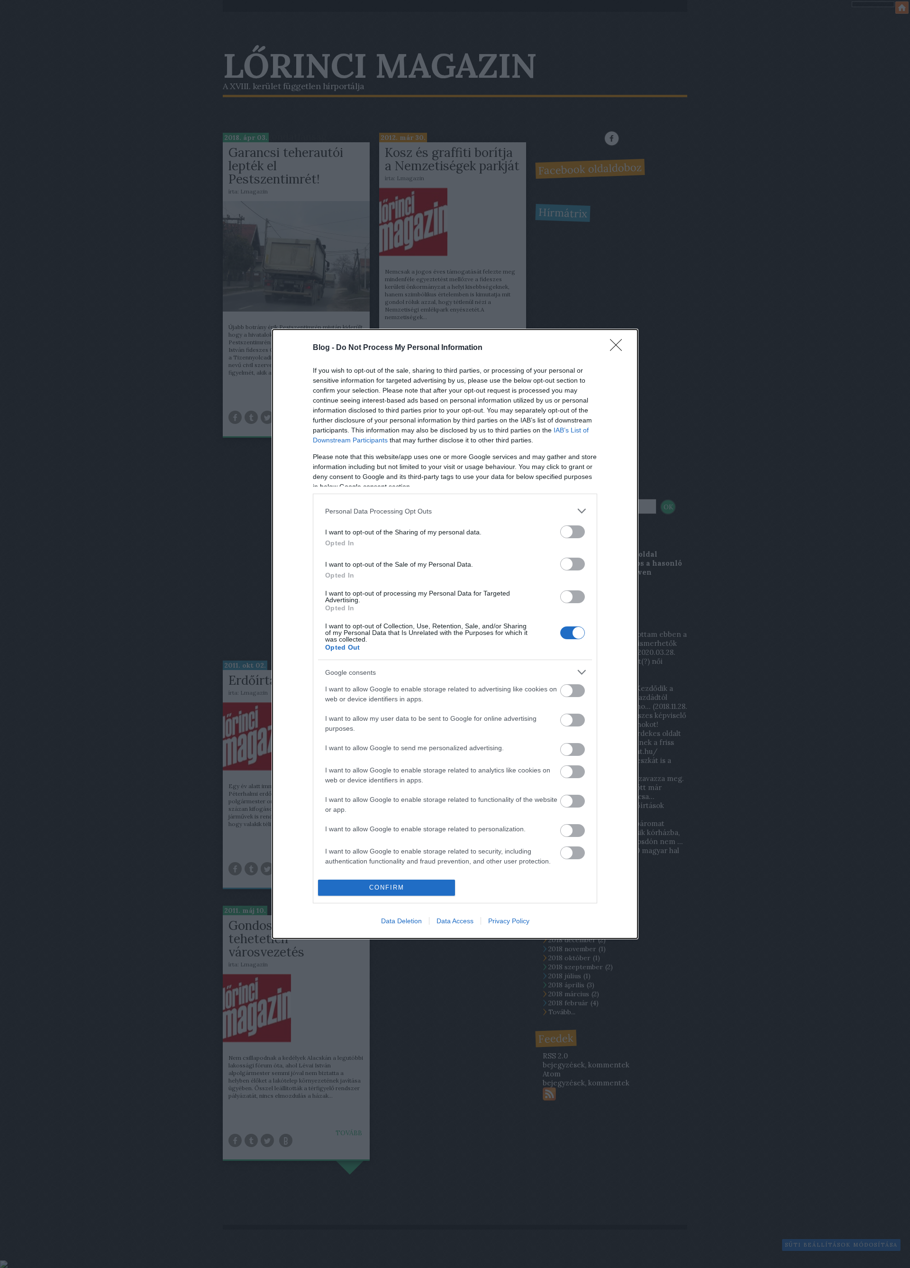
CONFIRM (386, 887)
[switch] (572, 531)
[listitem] (455, 511)
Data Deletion (401, 921)
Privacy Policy (508, 921)
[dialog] (455, 634)
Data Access (455, 921)
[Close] (619, 348)
